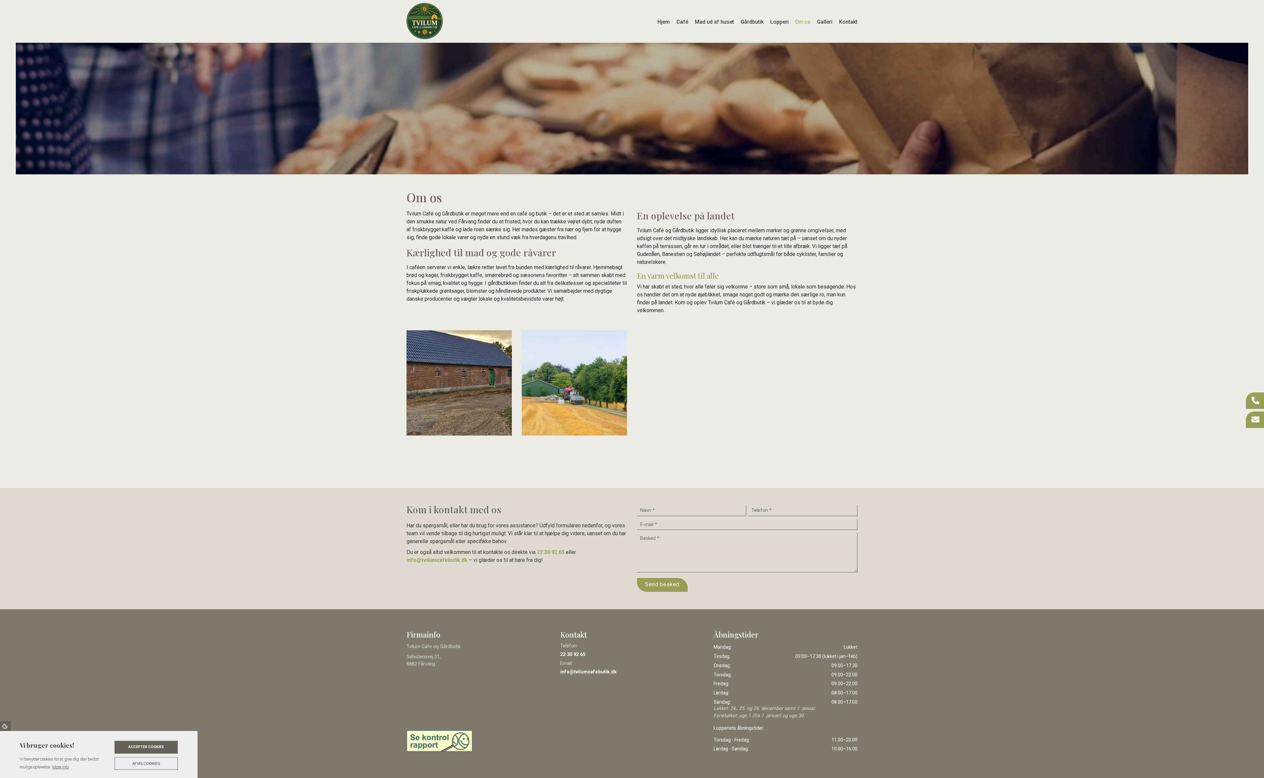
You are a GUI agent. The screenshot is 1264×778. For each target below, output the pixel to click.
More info (60, 767)
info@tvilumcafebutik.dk (437, 560)
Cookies (5, 726)
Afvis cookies (146, 763)
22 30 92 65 (551, 552)
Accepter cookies (146, 747)
